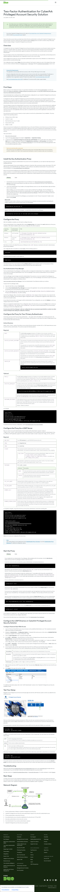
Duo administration (43, 89)
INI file (24, 248)
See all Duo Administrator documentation (12, 92)
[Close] (33, 886)
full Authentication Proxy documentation (34, 424)
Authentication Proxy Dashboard (37, 617)
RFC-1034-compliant (26, 333)
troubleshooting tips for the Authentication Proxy (24, 768)
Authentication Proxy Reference (42, 346)
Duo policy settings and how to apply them (47, 91)
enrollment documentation (43, 63)
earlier (43, 641)
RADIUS (33, 40)
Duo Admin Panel (14, 137)
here (14, 184)
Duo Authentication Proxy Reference (21, 168)
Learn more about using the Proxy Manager (28, 192)
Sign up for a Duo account (10, 136)
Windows (9, 177)
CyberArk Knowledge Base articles (20, 772)
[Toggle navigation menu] (55, 2)
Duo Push (14, 738)
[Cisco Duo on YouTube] (50, 880)
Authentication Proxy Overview (33, 541)
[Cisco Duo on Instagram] (53, 880)
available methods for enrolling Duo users (27, 91)
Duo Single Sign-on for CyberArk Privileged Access (40, 33)
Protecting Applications (27, 142)
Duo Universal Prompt (17, 34)
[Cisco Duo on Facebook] (44, 880)
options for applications (14, 91)
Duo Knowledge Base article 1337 (42, 77)
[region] (17, 888)
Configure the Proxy (8, 163)
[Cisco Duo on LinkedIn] (55, 880)
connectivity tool (43, 768)
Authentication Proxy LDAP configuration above (25, 659)
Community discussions (34, 772)
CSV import (30, 63)
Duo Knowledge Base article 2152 (15, 79)
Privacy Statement (5, 889)
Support (53, 772)
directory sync (24, 63)
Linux (16, 177)
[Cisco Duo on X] (47, 880)
